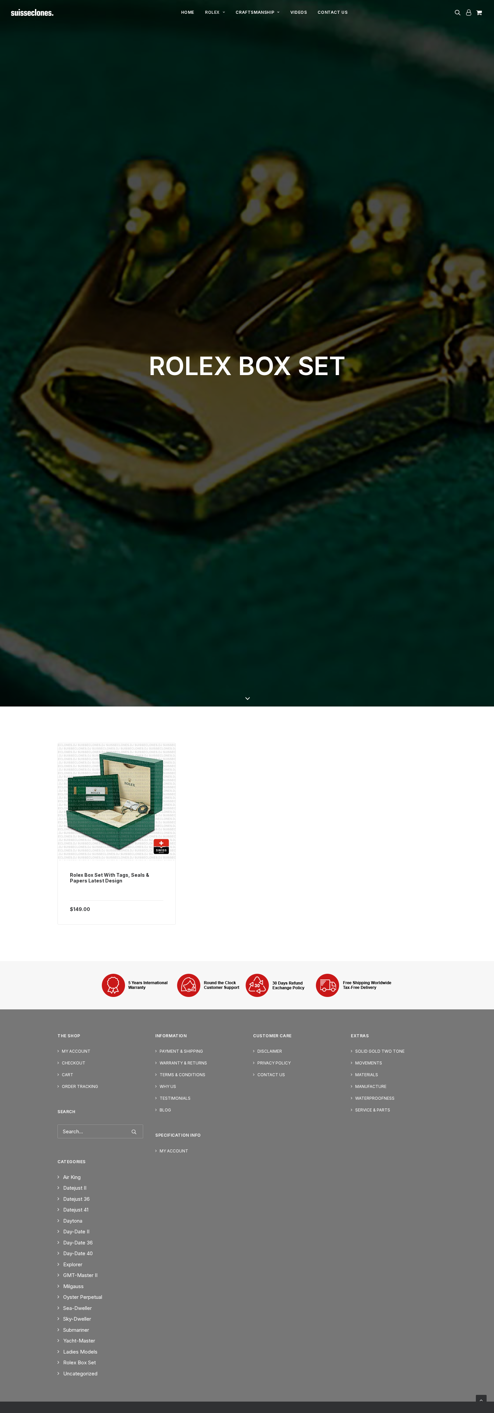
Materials (366, 1074)
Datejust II (74, 1188)
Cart (67, 1074)
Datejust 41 (75, 1209)
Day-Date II (76, 1231)
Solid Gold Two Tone (380, 1051)
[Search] (100, 1131)
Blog (165, 1109)
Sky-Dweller (77, 1319)
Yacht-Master (79, 1340)
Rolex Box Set (79, 1362)
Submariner (76, 1330)
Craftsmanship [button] (255, 12)
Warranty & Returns (183, 1062)
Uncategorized (80, 1373)
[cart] (478, 12)
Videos (298, 12)
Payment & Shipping (181, 1051)
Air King (72, 1177)
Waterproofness (375, 1098)
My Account (76, 1051)
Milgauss (73, 1286)
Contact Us (332, 12)
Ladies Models (80, 1352)
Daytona (72, 1221)
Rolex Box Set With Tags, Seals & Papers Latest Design (109, 877)
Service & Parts (372, 1109)
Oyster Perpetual (82, 1297)
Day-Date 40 (78, 1253)
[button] (459, 12)
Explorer (72, 1264)
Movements (368, 1062)
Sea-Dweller (77, 1308)
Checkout (73, 1062)
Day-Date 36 (78, 1242)
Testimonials (175, 1098)
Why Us (168, 1086)
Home (187, 12)
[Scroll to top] (481, 1400)
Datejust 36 (76, 1199)
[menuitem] (187, 12)
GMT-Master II (80, 1275)
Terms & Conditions (182, 1074)
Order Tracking (80, 1086)
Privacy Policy (274, 1062)
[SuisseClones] (33, 12)
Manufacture (370, 1086)
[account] (468, 12)
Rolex (212, 12)
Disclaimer (269, 1051)
